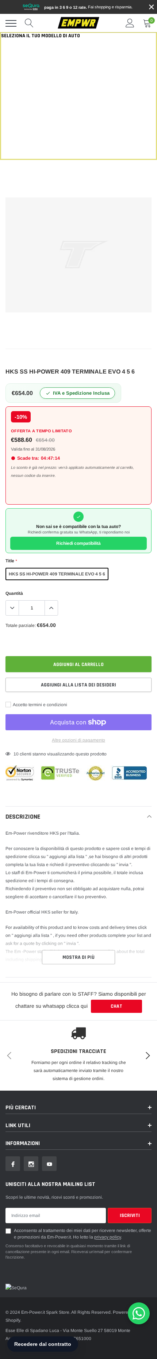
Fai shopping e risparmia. (88, 7)
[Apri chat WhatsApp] (139, 1313)
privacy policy (107, 1237)
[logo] (78, 23)
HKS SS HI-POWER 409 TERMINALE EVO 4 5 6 (57, 574)
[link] (12, 1163)
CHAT (116, 1006)
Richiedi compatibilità (78, 543)
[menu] (10, 23)
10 (16, 754)
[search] (29, 23)
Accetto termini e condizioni (39, 704)
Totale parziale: (20, 625)
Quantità (14, 593)
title (11, 560)
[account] (130, 23)
